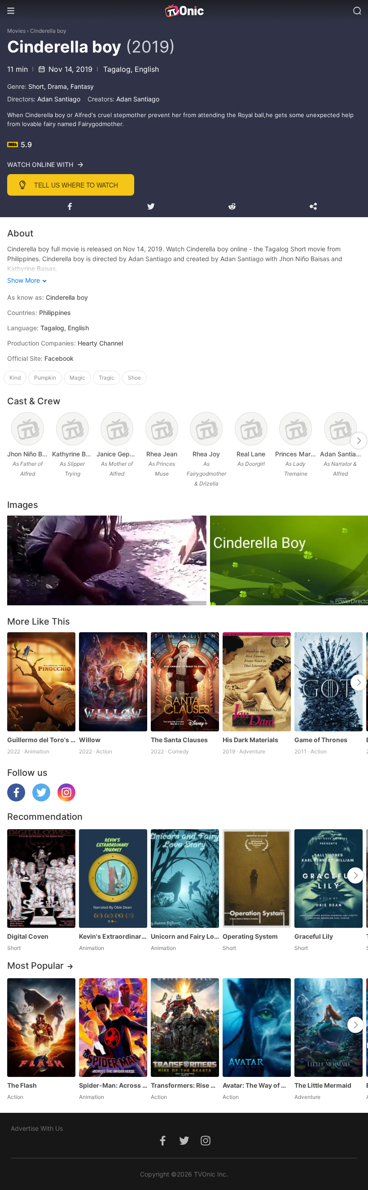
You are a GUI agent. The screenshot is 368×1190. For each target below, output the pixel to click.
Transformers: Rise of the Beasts (185, 1085)
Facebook (59, 358)
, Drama (55, 86)
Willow (90, 740)
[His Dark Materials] (257, 681)
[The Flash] (41, 1027)
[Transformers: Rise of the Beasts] (185, 1027)
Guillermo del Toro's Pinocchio (41, 740)
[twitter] (41, 799)
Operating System (250, 936)
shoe (134, 377)
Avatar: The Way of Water (257, 1085)
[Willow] (113, 681)
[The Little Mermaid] (328, 1027)
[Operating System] (257, 878)
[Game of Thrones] (328, 681)
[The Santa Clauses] (185, 681)
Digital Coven (27, 936)
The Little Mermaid (322, 1085)
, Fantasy (80, 86)
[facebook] (16, 799)
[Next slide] (358, 441)
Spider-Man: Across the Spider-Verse (113, 1085)
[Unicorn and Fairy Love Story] (185, 878)
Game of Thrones (320, 740)
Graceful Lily (313, 936)
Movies (16, 30)
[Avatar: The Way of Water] (257, 1027)
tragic (106, 377)
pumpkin (45, 377)
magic (77, 377)
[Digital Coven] (41, 878)
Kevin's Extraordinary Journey (113, 936)
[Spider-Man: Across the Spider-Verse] (113, 1027)
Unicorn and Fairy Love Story (185, 936)
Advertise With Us (37, 1128)
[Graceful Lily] (328, 878)
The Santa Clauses (179, 740)
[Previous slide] (13, 441)
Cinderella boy (48, 30)
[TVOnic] (184, 11)
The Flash (22, 1085)
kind (15, 377)
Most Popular (35, 965)
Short (36, 86)
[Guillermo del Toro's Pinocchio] (41, 681)
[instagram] (66, 799)
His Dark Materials (250, 740)
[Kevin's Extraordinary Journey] (113, 878)
